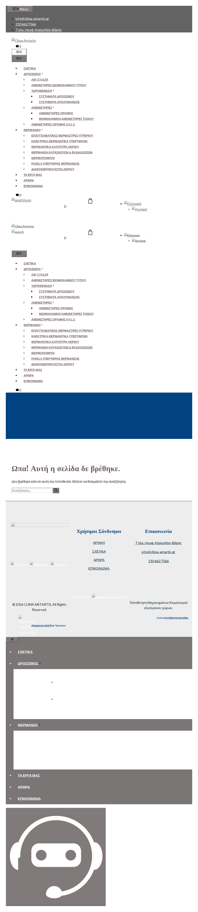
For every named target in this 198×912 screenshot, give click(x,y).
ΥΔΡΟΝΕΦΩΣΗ (41, 90)
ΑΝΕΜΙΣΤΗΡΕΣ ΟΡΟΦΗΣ (56, 113)
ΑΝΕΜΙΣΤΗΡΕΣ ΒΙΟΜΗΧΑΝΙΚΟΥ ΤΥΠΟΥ (58, 85)
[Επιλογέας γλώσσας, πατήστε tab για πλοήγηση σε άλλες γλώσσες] (132, 204)
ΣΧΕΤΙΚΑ (30, 68)
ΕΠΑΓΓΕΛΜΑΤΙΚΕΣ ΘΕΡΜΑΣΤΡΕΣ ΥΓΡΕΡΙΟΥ (62, 135)
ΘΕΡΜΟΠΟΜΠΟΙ (43, 158)
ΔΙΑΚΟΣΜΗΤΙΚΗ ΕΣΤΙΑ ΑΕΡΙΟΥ (52, 169)
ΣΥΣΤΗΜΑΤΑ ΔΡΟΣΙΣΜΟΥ (56, 96)
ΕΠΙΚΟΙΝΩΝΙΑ (33, 186)
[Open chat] (56, 857)
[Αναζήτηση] (56, 490)
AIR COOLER (39, 79)
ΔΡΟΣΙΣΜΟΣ (32, 74)
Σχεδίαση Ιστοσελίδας (176, 617)
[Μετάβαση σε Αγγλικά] (139, 209)
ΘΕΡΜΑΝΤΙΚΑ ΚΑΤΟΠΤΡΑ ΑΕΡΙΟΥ (55, 146)
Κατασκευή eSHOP (42, 625)
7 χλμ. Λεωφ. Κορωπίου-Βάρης (38, 30)
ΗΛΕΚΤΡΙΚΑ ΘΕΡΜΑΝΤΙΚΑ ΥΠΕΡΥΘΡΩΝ (59, 141)
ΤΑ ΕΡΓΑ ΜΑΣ (33, 174)
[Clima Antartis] (23, 226)
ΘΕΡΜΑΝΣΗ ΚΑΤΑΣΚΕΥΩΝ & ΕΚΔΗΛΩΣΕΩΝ (61, 152)
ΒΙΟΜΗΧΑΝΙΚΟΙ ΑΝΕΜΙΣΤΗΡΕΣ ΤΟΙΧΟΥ (66, 118)
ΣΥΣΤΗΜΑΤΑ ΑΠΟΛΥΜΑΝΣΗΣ (59, 102)
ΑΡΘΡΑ (29, 180)
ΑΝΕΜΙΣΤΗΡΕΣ (41, 107)
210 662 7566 (25, 24)
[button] (21, 200)
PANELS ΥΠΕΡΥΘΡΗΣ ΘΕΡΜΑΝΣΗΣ (55, 163)
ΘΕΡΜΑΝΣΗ (32, 130)
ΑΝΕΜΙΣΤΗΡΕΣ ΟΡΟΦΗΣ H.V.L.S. (53, 124)
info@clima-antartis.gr (32, 18)
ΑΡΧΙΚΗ (99, 543)
